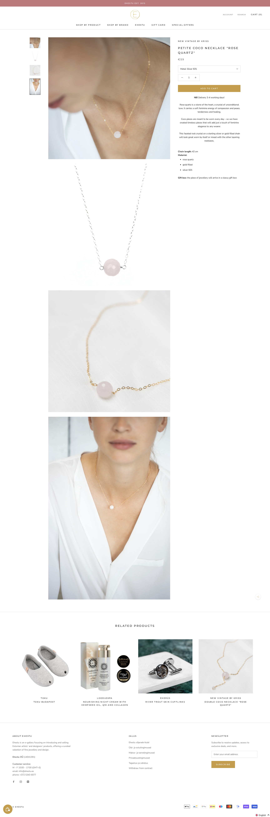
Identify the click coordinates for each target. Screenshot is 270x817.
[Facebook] (13, 781)
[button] (262, 815)
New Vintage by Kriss (193, 41)
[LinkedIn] (28, 781)
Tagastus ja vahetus (138, 763)
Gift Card (159, 25)
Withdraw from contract (140, 768)
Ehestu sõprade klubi (139, 742)
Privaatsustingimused (139, 757)
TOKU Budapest (44, 702)
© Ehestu (18, 807)
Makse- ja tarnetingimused (142, 752)
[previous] (9, 671)
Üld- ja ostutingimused (140, 747)
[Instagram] (21, 781)
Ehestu (140, 25)
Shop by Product (88, 25)
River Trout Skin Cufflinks (165, 702)
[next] (260, 671)
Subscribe (223, 764)
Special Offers (183, 25)
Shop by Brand (117, 25)
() (256, 14)
